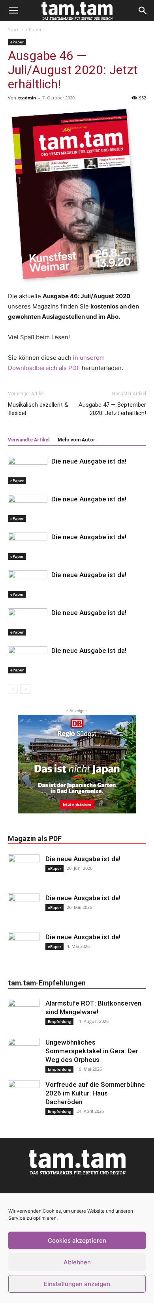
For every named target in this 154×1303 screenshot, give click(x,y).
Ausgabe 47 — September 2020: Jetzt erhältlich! (112, 409)
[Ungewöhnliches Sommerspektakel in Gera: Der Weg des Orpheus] (23, 1053)
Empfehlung (59, 1021)
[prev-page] (13, 689)
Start (13, 29)
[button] (13, 10)
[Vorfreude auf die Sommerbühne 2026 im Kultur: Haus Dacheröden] (23, 1096)
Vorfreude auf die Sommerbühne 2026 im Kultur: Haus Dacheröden (95, 1093)
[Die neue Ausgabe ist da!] (27, 470)
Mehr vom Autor (76, 440)
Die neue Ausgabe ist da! (88, 461)
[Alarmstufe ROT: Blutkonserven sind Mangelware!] (23, 1014)
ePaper (34, 29)
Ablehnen (77, 1262)
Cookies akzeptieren (77, 1240)
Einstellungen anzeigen (77, 1284)
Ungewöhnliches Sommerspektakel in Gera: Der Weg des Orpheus (91, 1051)
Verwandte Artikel (28, 440)
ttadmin (27, 98)
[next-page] (25, 689)
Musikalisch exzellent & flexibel (38, 409)
